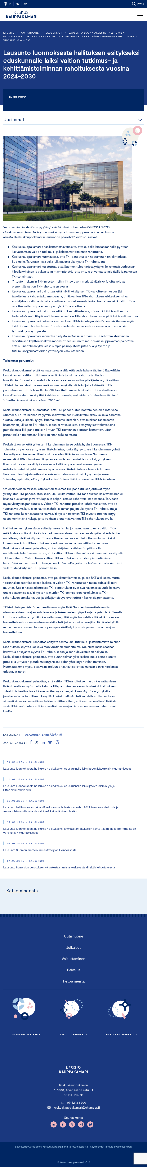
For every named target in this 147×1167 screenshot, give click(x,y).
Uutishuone (30, 32)
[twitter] (36, 742)
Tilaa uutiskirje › (25, 1034)
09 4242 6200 (76, 1102)
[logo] (21, 14)
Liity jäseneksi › (73, 1034)
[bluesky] (50, 742)
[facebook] (31, 742)
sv (25, 4)
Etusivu (9, 32)
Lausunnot (54, 32)
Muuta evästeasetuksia (119, 1146)
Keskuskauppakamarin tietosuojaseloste (65, 1146)
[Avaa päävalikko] (140, 14)
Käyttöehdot (97, 1146)
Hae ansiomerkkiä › (121, 1034)
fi (10, 4)
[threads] (57, 743)
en (17, 4)
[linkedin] (43, 742)
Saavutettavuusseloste (28, 1146)
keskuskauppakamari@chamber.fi (77, 1107)
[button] (137, 4)
